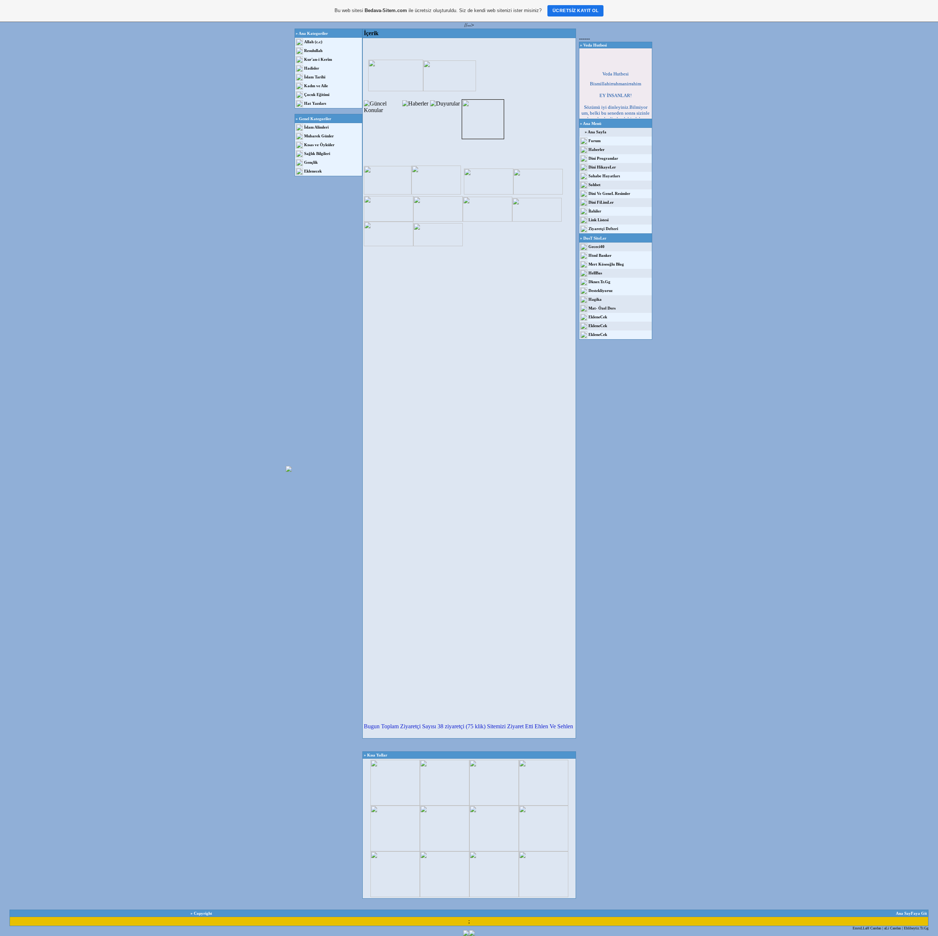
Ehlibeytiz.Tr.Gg (916, 928)
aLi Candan (892, 928)
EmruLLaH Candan (867, 928)
